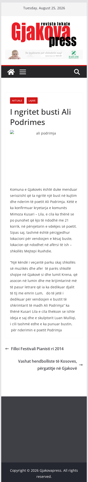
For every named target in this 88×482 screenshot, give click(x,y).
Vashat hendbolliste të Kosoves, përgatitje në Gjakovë (47, 365)
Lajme (32, 100)
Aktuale (17, 100)
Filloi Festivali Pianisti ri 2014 (37, 348)
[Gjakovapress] (11, 72)
